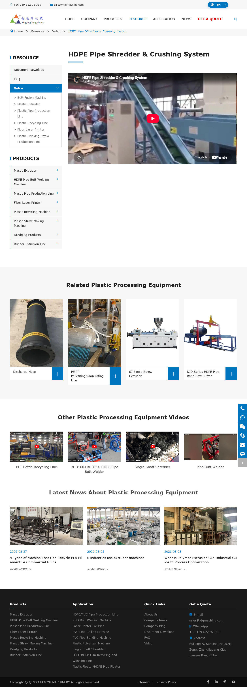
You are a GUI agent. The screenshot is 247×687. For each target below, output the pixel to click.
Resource (138, 19)
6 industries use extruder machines (115, 558)
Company (89, 19)
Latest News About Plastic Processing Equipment (123, 492)
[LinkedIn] (216, 682)
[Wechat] (242, 426)
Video (56, 31)
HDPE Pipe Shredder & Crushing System (97, 31)
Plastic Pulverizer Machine (91, 643)
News (186, 19)
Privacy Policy (166, 682)
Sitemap (143, 682)
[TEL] (242, 408)
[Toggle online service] (242, 462)
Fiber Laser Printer (30, 129)
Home (70, 19)
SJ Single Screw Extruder (152, 373)
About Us (150, 614)
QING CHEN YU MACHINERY (50, 682)
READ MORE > (20, 569)
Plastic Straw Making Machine (31, 643)
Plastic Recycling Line (32, 123)
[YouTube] (233, 682)
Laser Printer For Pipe (88, 626)
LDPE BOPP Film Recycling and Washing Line (95, 657)
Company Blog (154, 626)
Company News (155, 620)
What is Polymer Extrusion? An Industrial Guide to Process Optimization (200, 560)
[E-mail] (242, 444)
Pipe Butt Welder (210, 467)
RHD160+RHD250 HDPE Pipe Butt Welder (94, 469)
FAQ (17, 79)
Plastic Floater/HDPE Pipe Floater (96, 666)
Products (113, 19)
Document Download (29, 69)
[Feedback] (242, 453)
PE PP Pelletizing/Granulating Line (94, 376)
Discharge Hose (36, 373)
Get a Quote (210, 19)
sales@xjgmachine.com (69, 4)
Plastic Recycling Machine (32, 211)
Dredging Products (27, 234)
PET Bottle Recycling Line (36, 467)
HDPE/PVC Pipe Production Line (95, 614)
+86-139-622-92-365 (27, 4)
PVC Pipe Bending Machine (92, 637)
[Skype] (242, 435)
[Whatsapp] (242, 417)
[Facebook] (208, 682)
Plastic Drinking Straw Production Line (33, 138)
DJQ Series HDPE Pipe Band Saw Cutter (210, 373)
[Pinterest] (225, 682)
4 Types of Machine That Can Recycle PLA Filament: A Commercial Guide (46, 560)
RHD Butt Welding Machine (92, 620)
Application (164, 19)
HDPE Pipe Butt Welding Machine (34, 620)
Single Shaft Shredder (152, 467)
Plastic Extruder (28, 104)
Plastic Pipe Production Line (33, 113)
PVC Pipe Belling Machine (91, 631)
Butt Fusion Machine (31, 97)
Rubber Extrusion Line (30, 244)
